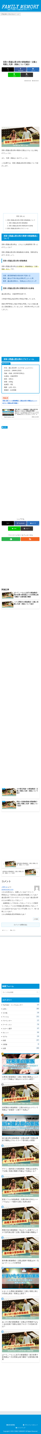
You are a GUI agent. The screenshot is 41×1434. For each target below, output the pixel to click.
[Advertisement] (20, 36)
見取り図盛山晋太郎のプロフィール (18, 228)
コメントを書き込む (20, 925)
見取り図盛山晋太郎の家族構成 (18, 223)
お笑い (5, 427)
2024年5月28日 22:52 (7, 889)
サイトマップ (21, 1427)
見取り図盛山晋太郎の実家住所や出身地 (21, 225)
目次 (17, 216)
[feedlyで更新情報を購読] (11, 539)
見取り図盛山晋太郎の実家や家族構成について (21, 220)
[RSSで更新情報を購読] (30, 539)
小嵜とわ (5, 887)
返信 (36, 919)
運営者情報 (11, 1425)
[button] (27, 75)
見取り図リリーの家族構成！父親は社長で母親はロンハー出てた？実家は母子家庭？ (19, 402)
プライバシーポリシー (31, 1425)
